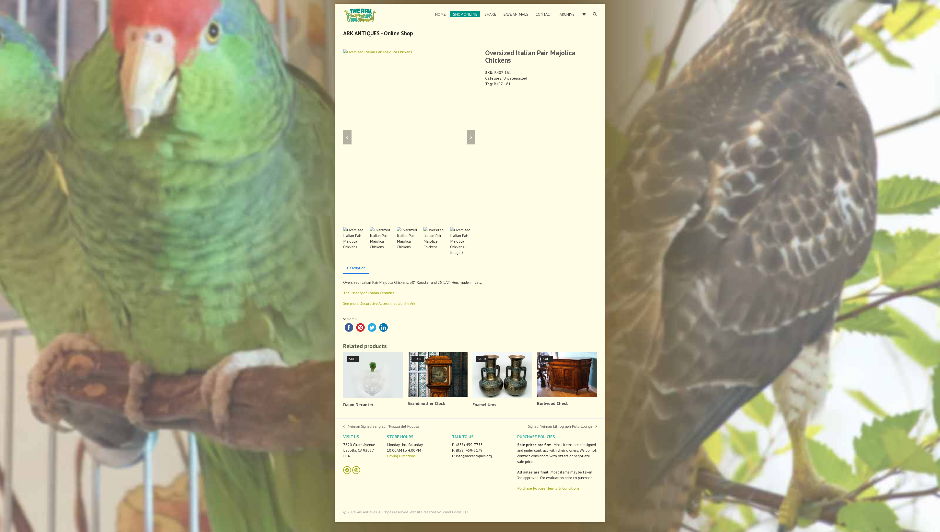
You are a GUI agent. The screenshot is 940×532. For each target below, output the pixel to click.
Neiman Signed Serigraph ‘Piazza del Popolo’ (381, 426)
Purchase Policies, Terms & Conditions (548, 488)
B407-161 (502, 83)
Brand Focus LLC (455, 511)
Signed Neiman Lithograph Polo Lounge (560, 426)
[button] (583, 14)
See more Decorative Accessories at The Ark (379, 303)
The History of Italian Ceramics (368, 292)
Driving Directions (401, 455)
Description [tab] (356, 267)
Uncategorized (515, 78)
